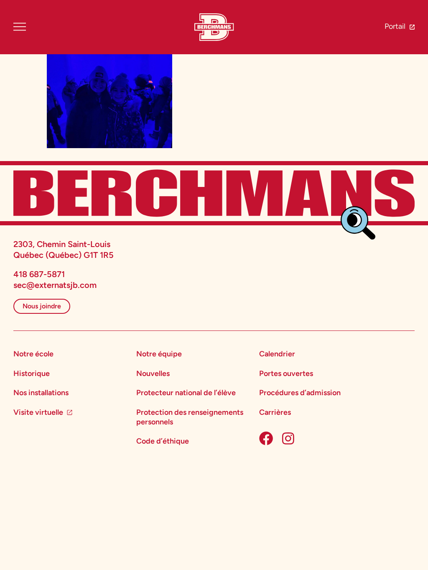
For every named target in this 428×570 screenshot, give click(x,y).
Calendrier (277, 353)
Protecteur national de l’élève (186, 392)
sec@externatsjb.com (55, 285)
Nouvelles (153, 373)
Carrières (275, 412)
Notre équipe (159, 353)
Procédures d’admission (300, 392)
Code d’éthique (162, 441)
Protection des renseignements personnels (189, 417)
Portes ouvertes (286, 373)
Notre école (33, 353)
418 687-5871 (39, 274)
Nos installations (41, 392)
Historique (31, 373)
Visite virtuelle (38, 412)
